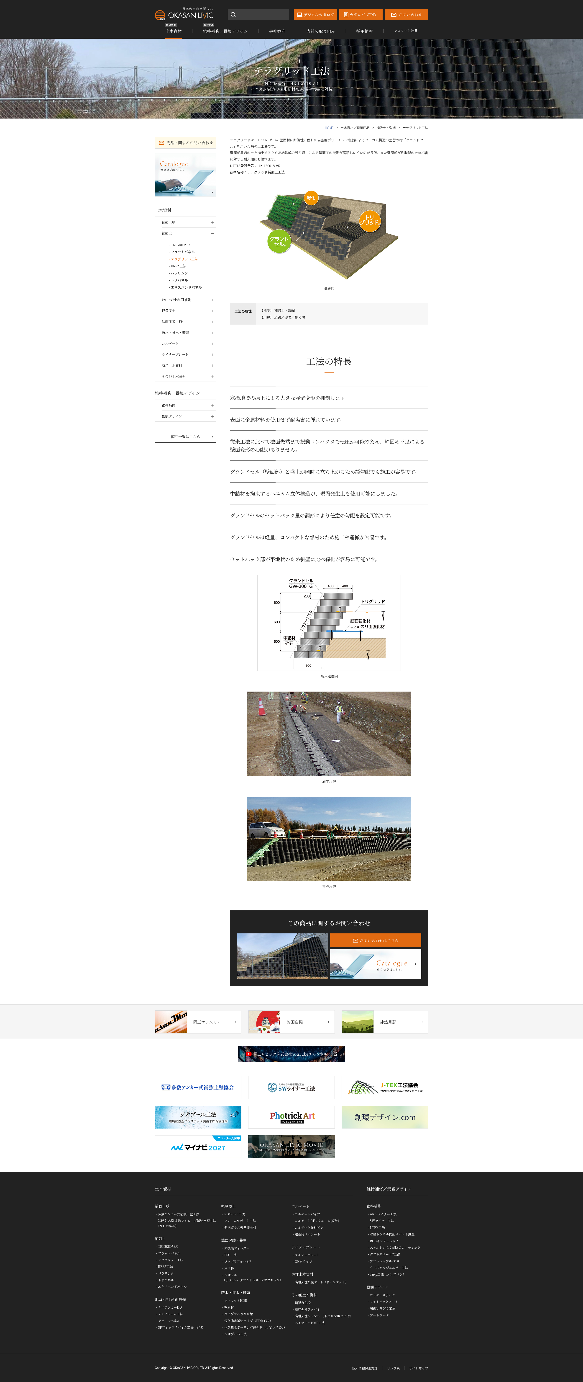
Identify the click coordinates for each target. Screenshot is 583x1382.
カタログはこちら (375, 964)
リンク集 (393, 1368)
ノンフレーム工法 (170, 1314)
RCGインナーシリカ (384, 1241)
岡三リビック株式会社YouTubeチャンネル (290, 1054)
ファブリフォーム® (237, 1261)
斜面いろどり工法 (382, 1308)
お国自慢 (294, 1022)
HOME (329, 127)
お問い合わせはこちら (379, 940)
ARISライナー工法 (383, 1214)
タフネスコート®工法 (385, 1254)
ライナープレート (307, 1255)
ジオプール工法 (235, 1334)
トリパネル (179, 280)
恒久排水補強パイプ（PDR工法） (248, 1320)
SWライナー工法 (382, 1220)
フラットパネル (183, 251)
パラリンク (179, 273)
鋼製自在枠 (303, 1302)
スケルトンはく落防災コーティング (395, 1247)
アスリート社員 (406, 30)
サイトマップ (418, 1368)
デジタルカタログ (319, 14)
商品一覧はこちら (185, 436)
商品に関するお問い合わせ (189, 142)
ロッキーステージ (382, 1295)
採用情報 (364, 31)
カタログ (364, 14)
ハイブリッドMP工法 (310, 1322)
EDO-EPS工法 (234, 1214)
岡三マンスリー (207, 1022)
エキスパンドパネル (186, 287)
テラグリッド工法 (184, 258)
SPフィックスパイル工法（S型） (181, 1327)
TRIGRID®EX (181, 244)
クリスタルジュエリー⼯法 (389, 1267)
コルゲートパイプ (307, 1214)
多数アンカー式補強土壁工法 (178, 1214)
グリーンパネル (169, 1320)
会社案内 (277, 31)
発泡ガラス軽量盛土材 (240, 1227)
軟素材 (229, 1307)
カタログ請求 (185, 174)
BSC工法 (230, 1255)
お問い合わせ (410, 14)
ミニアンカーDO (170, 1307)
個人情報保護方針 (365, 1368)
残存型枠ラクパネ (307, 1309)
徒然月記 (388, 1022)
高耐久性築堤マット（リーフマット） (321, 1282)
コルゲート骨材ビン (309, 1227)
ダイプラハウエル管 (238, 1314)
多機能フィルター (236, 1248)
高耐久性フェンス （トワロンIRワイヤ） (324, 1316)
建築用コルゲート (307, 1234)
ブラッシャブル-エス (384, 1261)
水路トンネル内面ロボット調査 (392, 1234)
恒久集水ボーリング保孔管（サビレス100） (255, 1327)
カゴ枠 (229, 1268)
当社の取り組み (321, 31)
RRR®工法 (178, 265)
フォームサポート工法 (240, 1220)
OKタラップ (303, 1261)
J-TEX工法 (377, 1227)
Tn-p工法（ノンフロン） (388, 1274)
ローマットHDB (235, 1300)
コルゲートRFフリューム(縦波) (317, 1220)
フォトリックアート (384, 1301)
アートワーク (379, 1315)
